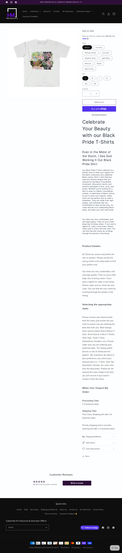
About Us (63, 509)
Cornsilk (105, 53)
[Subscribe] (46, 527)
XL (107, 78)
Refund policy (65, 547)
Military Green (90, 53)
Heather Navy (90, 58)
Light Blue (106, 58)
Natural (88, 63)
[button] (35, 11)
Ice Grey (98, 47)
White (87, 47)
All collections (85, 509)
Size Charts (34, 509)
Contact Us (73, 509)
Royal (99, 63)
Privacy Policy (98, 509)
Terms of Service (51, 514)
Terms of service (88, 547)
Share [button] (87, 456)
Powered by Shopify (52, 547)
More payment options (99, 114)
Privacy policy (76, 547)
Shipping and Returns (49, 509)
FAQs (26, 509)
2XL (86, 84)
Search (19, 509)
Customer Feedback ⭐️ (68, 514)
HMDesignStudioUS (40, 547)
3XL (95, 84)
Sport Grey (89, 69)
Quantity (85, 89)
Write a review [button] (77, 483)
